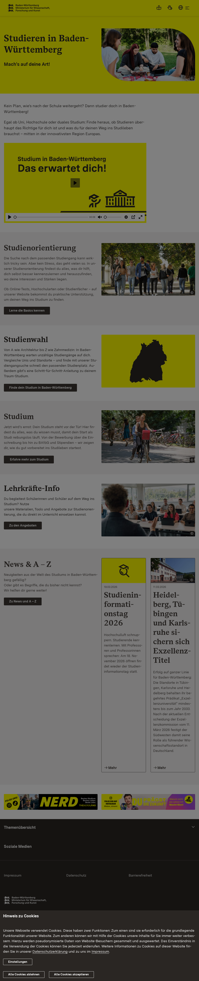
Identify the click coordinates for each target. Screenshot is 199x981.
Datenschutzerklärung (50, 951)
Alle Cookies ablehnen (23, 974)
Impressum (100, 951)
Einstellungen (17, 962)
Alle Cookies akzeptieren (71, 974)
